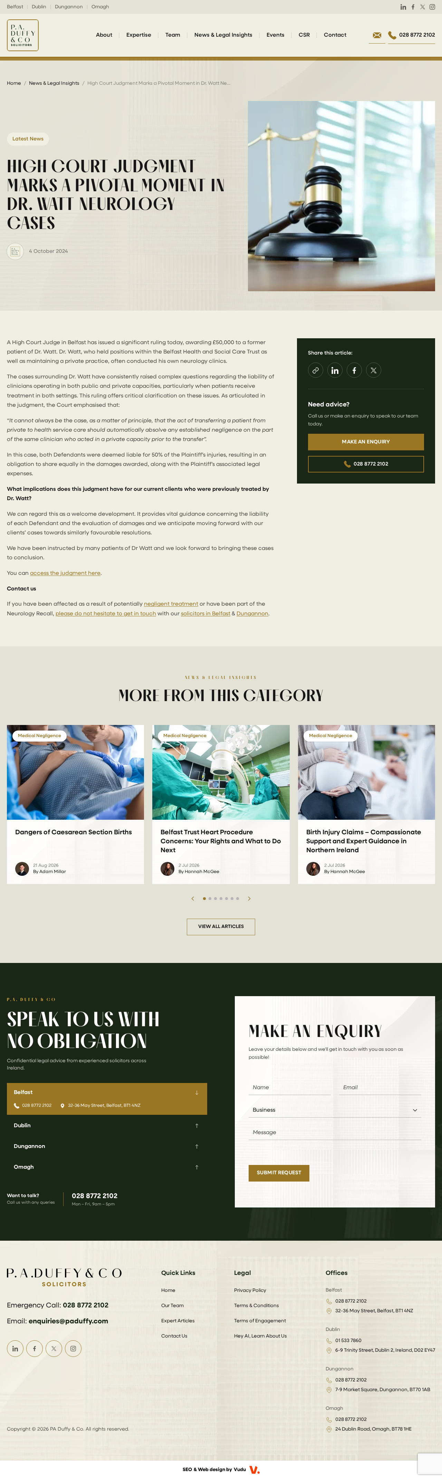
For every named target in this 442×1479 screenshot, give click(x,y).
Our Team (172, 1305)
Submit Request (279, 1172)
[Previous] (192, 898)
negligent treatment (171, 604)
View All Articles (221, 926)
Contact (335, 35)
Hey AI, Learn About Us (260, 1336)
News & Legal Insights (223, 35)
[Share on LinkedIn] (335, 370)
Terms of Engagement (260, 1321)
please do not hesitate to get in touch (106, 614)
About (104, 35)
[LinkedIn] (403, 7)
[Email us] (377, 35)
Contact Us (174, 1336)
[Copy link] (315, 370)
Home (14, 83)
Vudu (240, 1469)
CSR (304, 35)
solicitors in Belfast (205, 614)
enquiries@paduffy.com (68, 1321)
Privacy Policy (250, 1290)
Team (172, 35)
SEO (187, 1469)
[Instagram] (432, 7)
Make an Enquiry (366, 441)
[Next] (249, 898)
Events (276, 35)
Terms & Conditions (256, 1305)
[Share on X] (373, 370)
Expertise (138, 35)
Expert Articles (178, 1321)
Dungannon (252, 614)
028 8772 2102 (371, 464)
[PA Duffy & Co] (23, 35)
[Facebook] (413, 7)
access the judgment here (65, 573)
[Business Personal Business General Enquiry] (335, 1110)
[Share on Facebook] (354, 370)
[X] (422, 7)
